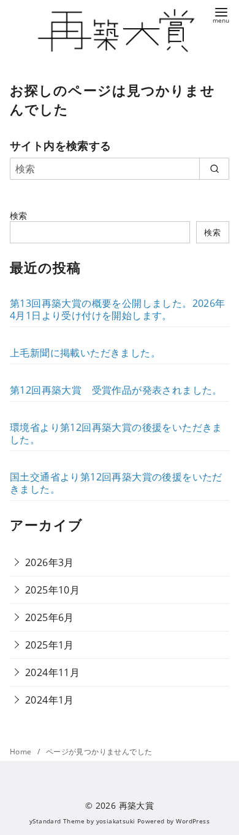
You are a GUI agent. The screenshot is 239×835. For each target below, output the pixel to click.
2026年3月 (49, 562)
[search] (214, 169)
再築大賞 (136, 805)
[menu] (221, 14)
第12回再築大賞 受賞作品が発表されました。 (116, 390)
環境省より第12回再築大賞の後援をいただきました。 (116, 433)
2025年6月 (49, 617)
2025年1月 (49, 645)
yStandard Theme (57, 821)
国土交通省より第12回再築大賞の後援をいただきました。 (116, 483)
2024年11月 (52, 672)
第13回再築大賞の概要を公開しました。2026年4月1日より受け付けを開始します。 (118, 309)
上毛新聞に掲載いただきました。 (85, 352)
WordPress (193, 821)
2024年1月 (49, 700)
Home (22, 751)
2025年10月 (52, 590)
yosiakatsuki (115, 821)
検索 (19, 215)
